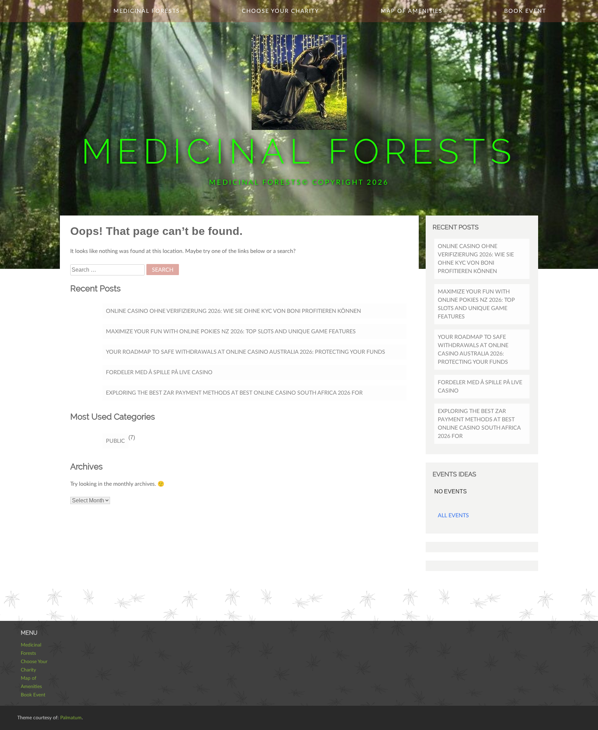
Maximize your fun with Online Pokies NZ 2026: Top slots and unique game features (231, 331)
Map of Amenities (412, 11)
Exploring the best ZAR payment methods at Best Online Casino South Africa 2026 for (234, 393)
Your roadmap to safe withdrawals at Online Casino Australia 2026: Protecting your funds (245, 352)
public (115, 441)
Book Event (525, 11)
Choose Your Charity (280, 11)
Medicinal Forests (299, 151)
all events (453, 515)
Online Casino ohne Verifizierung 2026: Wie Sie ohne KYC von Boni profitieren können (233, 311)
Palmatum (71, 717)
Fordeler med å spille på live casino (159, 372)
